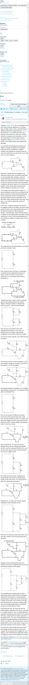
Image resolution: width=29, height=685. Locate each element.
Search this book (3, 25)
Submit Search (4, 29)
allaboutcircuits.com (14, 638)
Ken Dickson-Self (9, 117)
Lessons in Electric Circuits (20, 636)
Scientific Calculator (7, 74)
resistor (6, 201)
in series (24, 130)
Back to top (3, 651)
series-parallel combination (18, 139)
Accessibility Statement (14, 678)
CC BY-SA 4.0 (7, 643)
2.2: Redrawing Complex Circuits (15, 642)
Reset (2, 38)
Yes (3, 663)
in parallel (11, 132)
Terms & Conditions (5, 678)
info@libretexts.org (15, 679)
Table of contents (6, 122)
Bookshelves (15, 108)
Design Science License (6, 639)
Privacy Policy (22, 676)
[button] (5, 84)
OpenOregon (24, 119)
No (8, 663)
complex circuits (10, 125)
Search (2, 683)
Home (6, 108)
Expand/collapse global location (27, 108)
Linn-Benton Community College (12, 119)
